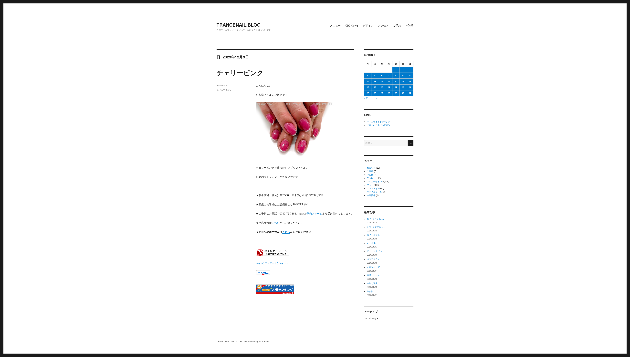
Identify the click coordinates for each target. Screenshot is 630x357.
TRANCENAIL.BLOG (239, 24)
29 (396, 93)
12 (375, 81)
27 (382, 93)
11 (368, 81)
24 (410, 87)
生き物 (370, 291)
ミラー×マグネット (376, 227)
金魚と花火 (372, 283)
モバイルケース (374, 192)
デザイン (368, 25)
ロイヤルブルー (374, 235)
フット (370, 185)
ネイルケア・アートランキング (272, 263)
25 (368, 93)
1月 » (375, 98)
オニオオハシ (373, 243)
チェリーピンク (240, 72)
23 (403, 87)
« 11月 (367, 98)
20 (382, 87)
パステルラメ (373, 259)
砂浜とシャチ (373, 275)
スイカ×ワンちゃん (376, 219)
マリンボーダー (374, 267)
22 (396, 87)
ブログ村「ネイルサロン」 (379, 125)
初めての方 (351, 25)
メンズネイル (373, 188)
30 (403, 93)
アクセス (383, 25)
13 (382, 81)
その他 (370, 174)
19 (375, 87)
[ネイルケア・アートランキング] (305, 252)
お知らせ (371, 168)
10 (410, 75)
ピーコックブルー (375, 251)
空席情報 (371, 195)
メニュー (335, 25)
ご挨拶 (370, 171)
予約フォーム (314, 213)
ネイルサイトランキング (378, 121)
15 (396, 81)
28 (389, 93)
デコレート (372, 178)
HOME (409, 25)
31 (410, 93)
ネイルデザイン (224, 90)
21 (389, 87)
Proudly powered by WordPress (255, 341)
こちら (276, 222)
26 (375, 93)
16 (403, 81)
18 (368, 87)
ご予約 (397, 25)
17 (410, 81)
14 (389, 81)
